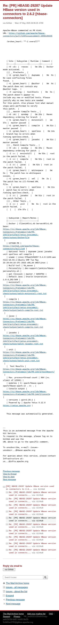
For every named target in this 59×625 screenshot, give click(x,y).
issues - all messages (17, 587)
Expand (10, 595)
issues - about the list (16, 591)
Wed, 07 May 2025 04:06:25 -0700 (29, 23)
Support (6, 616)
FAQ (51, 614)
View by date (9, 477)
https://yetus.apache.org (17, 405)
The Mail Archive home (17, 583)
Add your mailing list (36, 614)
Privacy (17, 616)
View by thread (9, 474)
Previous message (11, 471)
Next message (9, 479)
